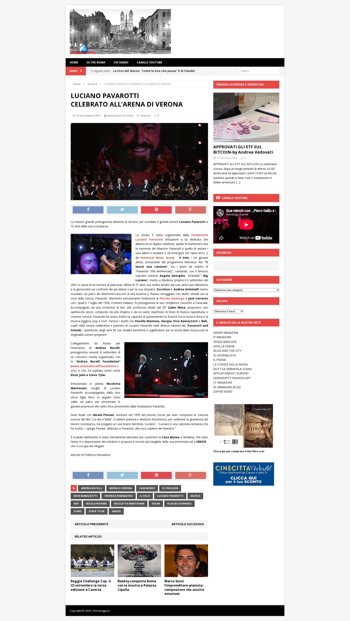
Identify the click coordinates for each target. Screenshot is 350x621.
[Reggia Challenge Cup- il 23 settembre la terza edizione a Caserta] (92, 575)
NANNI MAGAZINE (225, 333)
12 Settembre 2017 (88, 115)
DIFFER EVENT (223, 391)
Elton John (170, 488)
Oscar (156, 503)
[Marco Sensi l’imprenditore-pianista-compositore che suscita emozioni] (186, 575)
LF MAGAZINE (222, 382)
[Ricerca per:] (259, 71)
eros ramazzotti (85, 496)
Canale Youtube (235, 198)
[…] (238, 182)
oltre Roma (95, 62)
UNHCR (116, 511)
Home (74, 62)
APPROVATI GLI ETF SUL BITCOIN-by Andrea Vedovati (243, 149)
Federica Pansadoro (119, 496)
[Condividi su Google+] (190, 210)
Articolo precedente (91, 524)
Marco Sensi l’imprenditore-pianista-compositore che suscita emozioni (184, 587)
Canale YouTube (149, 62)
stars (77, 511)
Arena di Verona (120, 488)
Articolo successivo (188, 524)
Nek (76, 503)
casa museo (147, 488)
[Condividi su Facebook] (88, 210)
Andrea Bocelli (91, 488)
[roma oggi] (175, 31)
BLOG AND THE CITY (227, 351)
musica (145, 115)
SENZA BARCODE (225, 342)
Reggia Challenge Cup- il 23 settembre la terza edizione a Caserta (91, 585)
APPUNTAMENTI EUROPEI (231, 373)
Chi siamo (121, 62)
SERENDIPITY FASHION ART (232, 378)
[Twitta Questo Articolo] (122, 210)
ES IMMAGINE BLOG (227, 387)
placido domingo (179, 503)
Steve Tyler (97, 511)
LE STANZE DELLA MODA (230, 364)
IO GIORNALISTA (224, 355)
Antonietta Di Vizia (120, 115)
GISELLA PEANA (224, 346)
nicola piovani (96, 503)
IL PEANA (219, 360)
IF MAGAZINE (222, 337)
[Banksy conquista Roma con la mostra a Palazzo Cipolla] (139, 575)
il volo (145, 496)
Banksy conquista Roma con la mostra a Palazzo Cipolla (137, 585)
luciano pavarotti (170, 496)
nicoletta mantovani (129, 503)
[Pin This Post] (156, 210)
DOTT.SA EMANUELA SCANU (232, 369)
